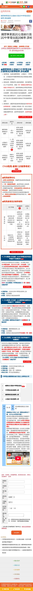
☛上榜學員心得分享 (25, 117)
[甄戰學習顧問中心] (11, 2)
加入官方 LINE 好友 (16, 55)
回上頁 (29, 11)
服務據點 (28, 589)
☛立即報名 (27, 287)
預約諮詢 (17, 589)
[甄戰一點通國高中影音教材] (22, 2)
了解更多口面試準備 (16, 252)
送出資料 (16, 532)
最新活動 (6, 589)
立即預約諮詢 (16, 171)
